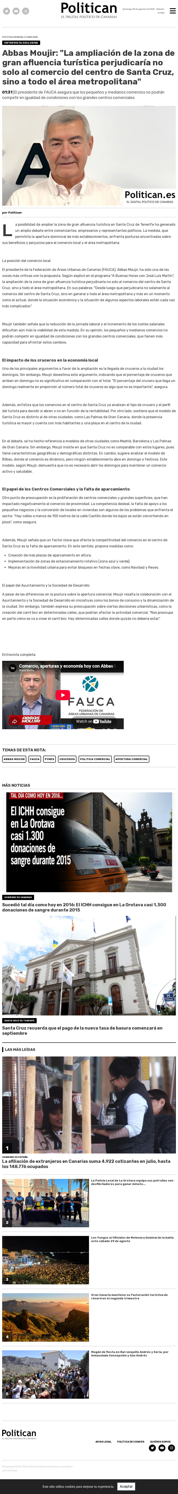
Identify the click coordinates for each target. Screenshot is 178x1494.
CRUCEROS (67, 759)
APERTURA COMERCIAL (131, 759)
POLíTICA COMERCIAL (95, 759)
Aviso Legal (104, 1441)
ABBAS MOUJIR (14, 759)
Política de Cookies (130, 1441)
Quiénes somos (160, 1441)
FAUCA (35, 759)
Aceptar (126, 1486)
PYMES (49, 759)
